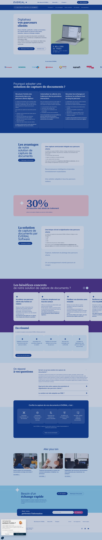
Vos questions (85, 7)
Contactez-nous (40, 48)
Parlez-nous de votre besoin (23, 355)
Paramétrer (7, 534)
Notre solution (68, 7)
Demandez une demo (26, 243)
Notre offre (49, 521)
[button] (2, 538)
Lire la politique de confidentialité (7, 530)
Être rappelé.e (63, 493)
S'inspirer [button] (64, 2)
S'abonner (79, 512)
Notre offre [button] (54, 2)
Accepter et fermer (19, 534)
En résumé (76, 7)
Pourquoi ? (50, 7)
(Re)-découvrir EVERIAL (39, 521)
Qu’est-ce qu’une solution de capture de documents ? (51, 371)
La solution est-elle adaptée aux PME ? (51, 393)
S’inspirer (57, 521)
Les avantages (59, 7)
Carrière (69, 521)
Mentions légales (86, 521)
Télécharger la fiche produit (27, 48)
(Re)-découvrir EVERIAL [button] (42, 2)
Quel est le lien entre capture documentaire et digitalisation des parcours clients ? (53, 387)
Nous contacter (83, 2)
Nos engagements (77, 521)
